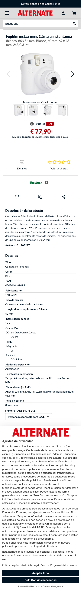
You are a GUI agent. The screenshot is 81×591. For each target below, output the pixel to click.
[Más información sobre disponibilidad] (46, 183)
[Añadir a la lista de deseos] (17, 197)
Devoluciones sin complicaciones (40, 3)
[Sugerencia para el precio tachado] (32, 124)
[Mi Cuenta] (63, 13)
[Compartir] (63, 197)
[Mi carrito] (74, 13)
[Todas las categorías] (7, 13)
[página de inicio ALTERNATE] (35, 13)
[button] (8, 73)
